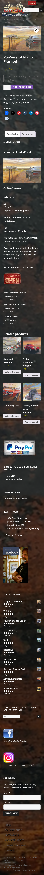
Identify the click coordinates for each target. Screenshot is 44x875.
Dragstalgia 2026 (14, 535)
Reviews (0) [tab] (27, 134)
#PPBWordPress (9, 863)
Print (10, 102)
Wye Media (16, 868)
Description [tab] (12, 134)
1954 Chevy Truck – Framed (14, 305)
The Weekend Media (25, 865)
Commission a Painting (17, 845)
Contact (9, 850)
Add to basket (22, 87)
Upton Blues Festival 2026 (18, 521)
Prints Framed (16, 20)
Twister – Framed (10, 316)
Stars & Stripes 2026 (16, 525)
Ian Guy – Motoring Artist (16, 858)
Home (6, 20)
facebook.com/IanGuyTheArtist (15, 741)
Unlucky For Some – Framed (14, 293)
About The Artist (14, 840)
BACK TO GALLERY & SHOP (19, 268)
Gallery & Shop (13, 830)
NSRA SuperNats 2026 (17, 518)
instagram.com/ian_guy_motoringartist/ (18, 765)
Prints (9, 476)
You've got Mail (21, 102)
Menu (32, 3)
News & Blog (12, 835)
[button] (36, 30)
